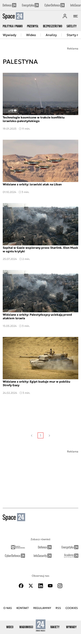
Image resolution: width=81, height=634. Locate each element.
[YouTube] (50, 586)
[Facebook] (21, 586)
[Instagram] (60, 586)
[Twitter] (31, 586)
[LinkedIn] (40, 586)
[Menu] (75, 16)
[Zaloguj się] (65, 16)
